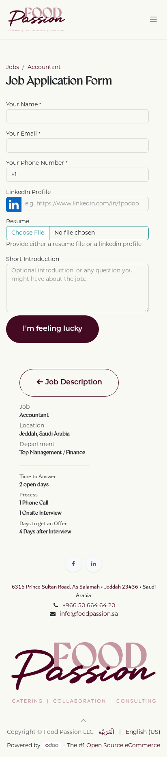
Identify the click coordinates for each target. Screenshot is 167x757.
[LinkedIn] (94, 564)
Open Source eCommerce (123, 746)
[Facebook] (73, 564)
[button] (83, 720)
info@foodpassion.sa (89, 614)
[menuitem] (106, 732)
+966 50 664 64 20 (88, 606)
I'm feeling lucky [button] (52, 329)
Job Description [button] (72, 382)
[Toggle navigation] (153, 19)
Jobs (12, 68)
